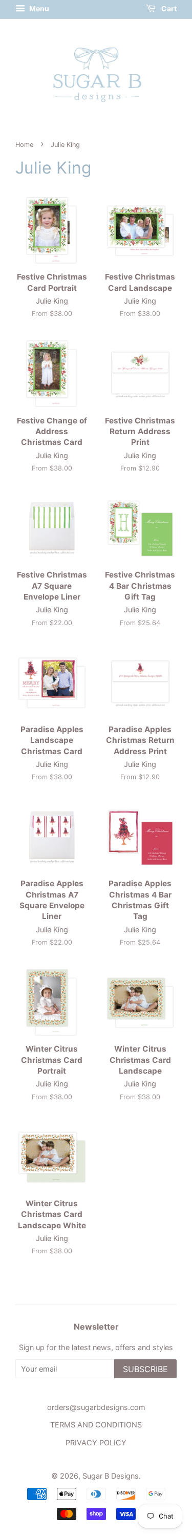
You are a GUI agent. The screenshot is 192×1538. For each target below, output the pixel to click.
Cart (168, 8)
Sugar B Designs (110, 1475)
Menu (38, 8)
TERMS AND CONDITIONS (96, 1424)
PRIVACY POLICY (96, 1442)
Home (24, 144)
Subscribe (145, 1369)
